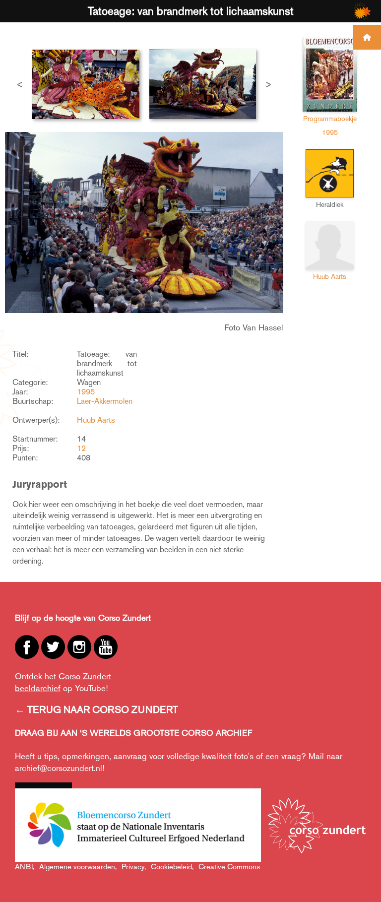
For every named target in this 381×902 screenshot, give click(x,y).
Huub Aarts (96, 420)
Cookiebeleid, (172, 866)
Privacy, (134, 866)
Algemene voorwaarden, (78, 866)
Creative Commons (229, 866)
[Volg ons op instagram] (79, 647)
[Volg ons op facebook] (27, 647)
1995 (86, 391)
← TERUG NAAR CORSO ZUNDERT (96, 709)
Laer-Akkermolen (104, 401)
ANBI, (24, 866)
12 (81, 448)
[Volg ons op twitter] (53, 647)
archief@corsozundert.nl (58, 768)
